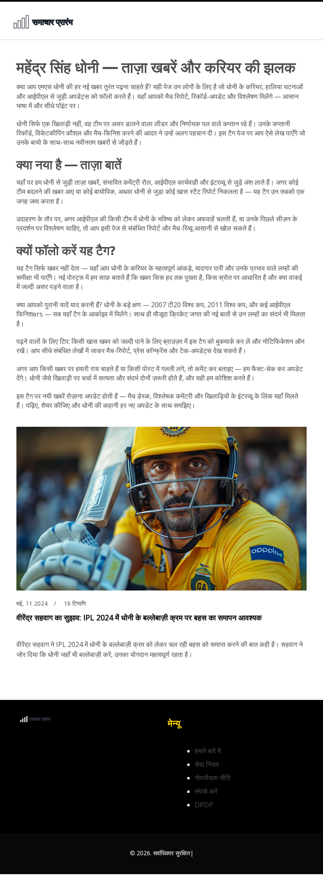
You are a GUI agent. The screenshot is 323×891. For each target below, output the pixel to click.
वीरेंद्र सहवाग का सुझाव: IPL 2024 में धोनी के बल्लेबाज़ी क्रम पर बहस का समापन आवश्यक (139, 617)
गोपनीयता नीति (212, 777)
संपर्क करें (206, 791)
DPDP (204, 804)
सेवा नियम (207, 764)
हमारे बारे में (208, 750)
